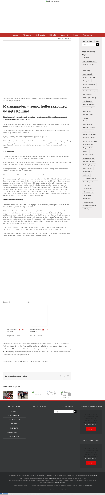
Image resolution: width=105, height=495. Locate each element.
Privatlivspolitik (90, 424)
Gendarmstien (87, 101)
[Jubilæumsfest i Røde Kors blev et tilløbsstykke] (33, 412)
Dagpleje (86, 87)
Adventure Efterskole (89, 61)
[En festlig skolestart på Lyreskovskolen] (40, 446)
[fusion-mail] (23, 329)
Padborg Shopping (89, 165)
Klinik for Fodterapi (89, 138)
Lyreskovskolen (88, 155)
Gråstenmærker (88, 124)
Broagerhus (86, 81)
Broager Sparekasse (89, 84)
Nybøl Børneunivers (89, 161)
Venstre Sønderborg (89, 205)
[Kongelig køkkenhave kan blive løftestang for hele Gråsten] (40, 432)
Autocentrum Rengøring (87, 69)
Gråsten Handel (88, 115)
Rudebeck (86, 175)
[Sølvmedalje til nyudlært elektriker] (33, 439)
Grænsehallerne (88, 131)
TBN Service (87, 185)
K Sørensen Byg (88, 144)
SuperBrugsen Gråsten (90, 182)
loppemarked (87, 148)
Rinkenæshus (87, 172)
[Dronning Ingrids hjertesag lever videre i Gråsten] (36, 451)
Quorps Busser (87, 168)
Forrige (60, 39)
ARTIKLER (14, 411)
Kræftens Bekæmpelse (90, 141)
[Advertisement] (52, 17)
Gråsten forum (87, 111)
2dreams (86, 58)
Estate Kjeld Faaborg (89, 98)
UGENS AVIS (14, 428)
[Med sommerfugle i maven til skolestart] (46, 413)
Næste (67, 39)
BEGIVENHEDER (14, 420)
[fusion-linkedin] (19, 329)
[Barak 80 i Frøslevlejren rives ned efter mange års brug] (43, 451)
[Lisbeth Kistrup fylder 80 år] (46, 419)
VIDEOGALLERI (14, 415)
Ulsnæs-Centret (88, 192)
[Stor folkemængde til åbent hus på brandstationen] (40, 426)
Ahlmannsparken (88, 64)
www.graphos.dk (55, 478)
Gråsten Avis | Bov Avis (28, 361)
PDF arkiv (14, 349)
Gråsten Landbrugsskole (88, 119)
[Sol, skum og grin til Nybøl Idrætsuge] (46, 446)
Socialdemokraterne (89, 178)
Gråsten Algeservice (89, 104)
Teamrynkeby (87, 189)
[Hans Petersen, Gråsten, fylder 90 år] (33, 427)
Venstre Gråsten (88, 202)
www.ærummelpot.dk (85, 486)
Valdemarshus (87, 195)
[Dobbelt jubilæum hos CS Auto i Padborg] (46, 437)
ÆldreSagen (87, 209)
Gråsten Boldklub (88, 108)
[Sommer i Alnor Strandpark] (33, 418)
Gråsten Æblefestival (89, 127)
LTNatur (85, 151)
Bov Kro (92, 77)
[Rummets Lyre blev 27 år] (33, 432)
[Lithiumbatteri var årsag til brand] (40, 437)
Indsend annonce (14, 432)
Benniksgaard (87, 74)
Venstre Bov (87, 199)
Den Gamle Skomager (89, 91)
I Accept (90, 429)
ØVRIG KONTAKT (14, 436)
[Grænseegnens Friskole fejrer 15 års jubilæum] (33, 446)
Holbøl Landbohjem (89, 134)
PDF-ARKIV (14, 424)
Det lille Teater (87, 94)
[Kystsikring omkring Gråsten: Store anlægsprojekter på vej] (40, 412)
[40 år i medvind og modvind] (46, 426)
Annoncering (93, 475)
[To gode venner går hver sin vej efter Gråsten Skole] (46, 432)
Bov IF (85, 77)
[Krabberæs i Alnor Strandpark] (40, 420)
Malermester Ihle (88, 158)
